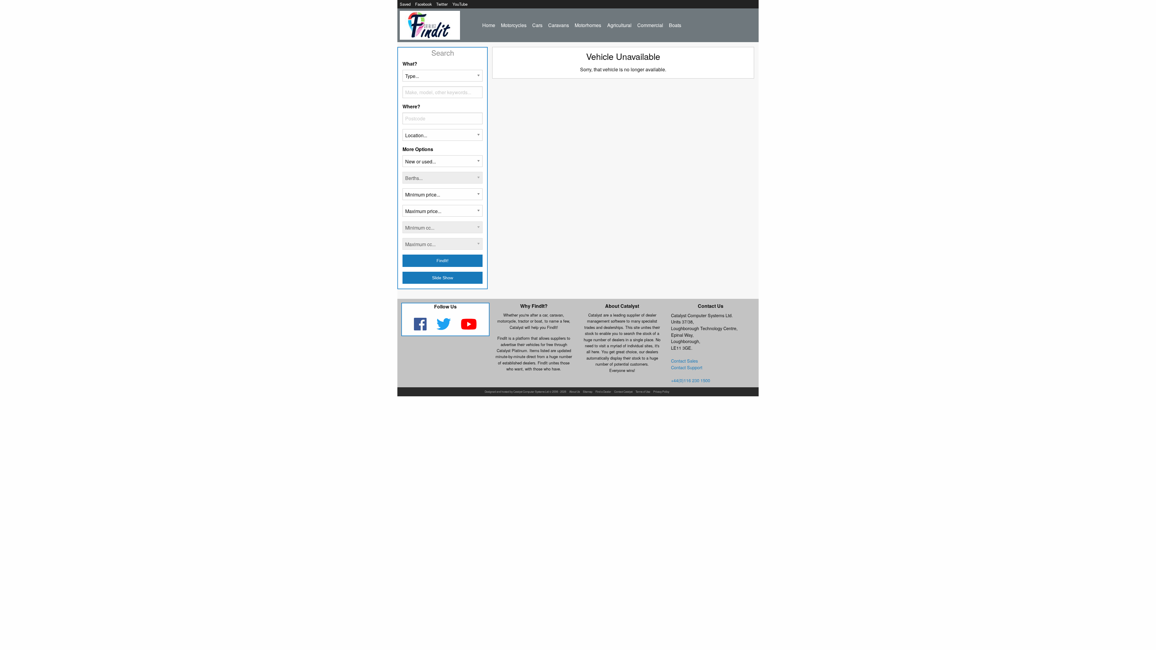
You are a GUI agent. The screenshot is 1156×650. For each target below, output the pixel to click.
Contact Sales (684, 361)
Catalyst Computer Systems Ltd (531, 392)
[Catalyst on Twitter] (444, 328)
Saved (405, 4)
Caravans (558, 25)
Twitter (442, 4)
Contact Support (686, 367)
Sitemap (587, 392)
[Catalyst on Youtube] (468, 328)
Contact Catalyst (623, 392)
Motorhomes (588, 25)
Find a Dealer (603, 392)
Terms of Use (642, 392)
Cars (537, 25)
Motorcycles (514, 25)
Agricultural (619, 25)
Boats (675, 25)
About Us (574, 392)
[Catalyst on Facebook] (420, 328)
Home (488, 25)
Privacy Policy (661, 392)
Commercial (650, 25)
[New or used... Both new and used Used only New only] (442, 163)
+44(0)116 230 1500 (690, 380)
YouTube (460, 4)
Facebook (423, 4)
